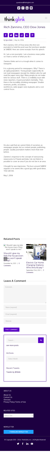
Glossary (7, 400)
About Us (7, 395)
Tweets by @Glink (13, 372)
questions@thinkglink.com (25, 2)
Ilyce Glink (9, 40)
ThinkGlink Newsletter (18, 432)
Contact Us (8, 397)
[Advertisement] (25, 118)
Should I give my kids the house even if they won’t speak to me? (13, 257)
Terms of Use (20, 402)
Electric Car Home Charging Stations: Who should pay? (35, 265)
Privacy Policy (9, 402)
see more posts (12, 345)
